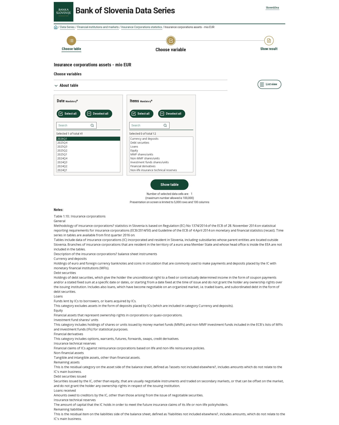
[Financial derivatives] (161, 166)
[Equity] (161, 150)
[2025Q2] (88, 150)
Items (134, 100)
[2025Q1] (88, 154)
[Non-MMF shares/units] (161, 158)
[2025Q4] (88, 143)
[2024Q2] (88, 166)
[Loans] (161, 147)
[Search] (92, 125)
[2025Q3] (88, 147)
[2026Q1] (88, 139)
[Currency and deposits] (161, 139)
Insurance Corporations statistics (141, 27)
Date (61, 100)
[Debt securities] (161, 143)
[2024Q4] (88, 158)
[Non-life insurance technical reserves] (161, 170)
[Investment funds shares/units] (161, 162)
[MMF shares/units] (161, 154)
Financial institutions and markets (98, 27)
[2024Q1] (88, 170)
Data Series (67, 27)
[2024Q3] (88, 162)
